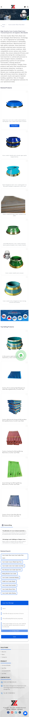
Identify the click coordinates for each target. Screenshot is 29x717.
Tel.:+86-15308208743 (9, 693)
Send (14, 637)
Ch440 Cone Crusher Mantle (8, 581)
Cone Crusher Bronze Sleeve (8, 589)
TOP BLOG (14, 709)
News (3, 654)
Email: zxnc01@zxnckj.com (10, 682)
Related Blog (8, 525)
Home (3, 24)
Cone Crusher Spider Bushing (9, 593)
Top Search (20, 709)
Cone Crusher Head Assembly (9, 585)
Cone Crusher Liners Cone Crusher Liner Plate (13, 565)
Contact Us (4, 657)
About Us (4, 652)
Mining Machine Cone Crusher (9, 573)
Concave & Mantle (6, 665)
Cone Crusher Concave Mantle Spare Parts (12, 562)
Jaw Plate (4, 668)
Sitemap (8, 709)
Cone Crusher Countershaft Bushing (10, 577)
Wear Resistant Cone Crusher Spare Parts (11, 569)
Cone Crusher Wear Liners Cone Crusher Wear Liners (13, 557)
